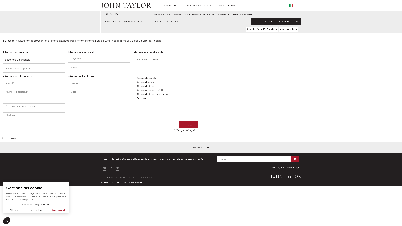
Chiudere (14, 210)
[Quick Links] (208, 147)
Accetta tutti (58, 210)
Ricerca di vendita (146, 82)
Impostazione (36, 210)
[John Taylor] (125, 5)
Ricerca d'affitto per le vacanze (153, 94)
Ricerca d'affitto (145, 86)
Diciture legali (110, 177)
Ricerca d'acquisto (146, 78)
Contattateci (145, 177)
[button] (6, 220)
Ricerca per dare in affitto (150, 90)
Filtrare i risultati (276, 21)
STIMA (188, 5)
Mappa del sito (127, 177)
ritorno (111, 14)
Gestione (141, 98)
